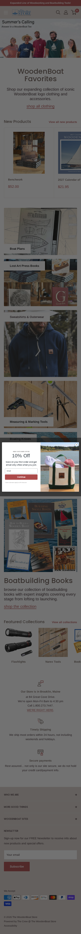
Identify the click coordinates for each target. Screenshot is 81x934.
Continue (21, 477)
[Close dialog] (76, 445)
